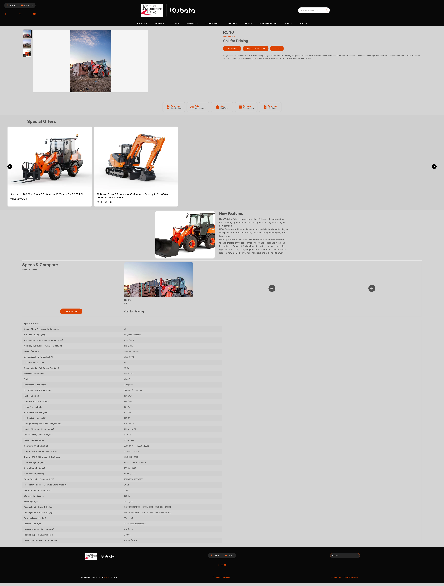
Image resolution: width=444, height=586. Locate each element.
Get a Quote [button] (232, 48)
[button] (11, 5)
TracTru (107, 577)
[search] (327, 10)
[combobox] (314, 10)
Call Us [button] (277, 48)
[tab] (27, 34)
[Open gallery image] (90, 61)
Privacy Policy (336, 577)
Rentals (248, 23)
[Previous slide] (9, 166)
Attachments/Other (268, 23)
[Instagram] (20, 14)
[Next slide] (434, 166)
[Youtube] (34, 14)
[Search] (357, 555)
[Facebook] (5, 14)
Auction (303, 23)
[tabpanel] (127, 61)
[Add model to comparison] (271, 288)
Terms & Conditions (351, 577)
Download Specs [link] (71, 311)
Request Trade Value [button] (256, 48)
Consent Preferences (222, 577)
